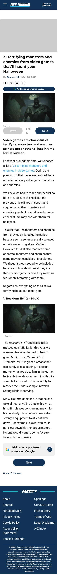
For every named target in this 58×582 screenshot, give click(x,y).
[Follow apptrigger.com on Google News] (49, 449)
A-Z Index (40, 528)
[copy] (23, 83)
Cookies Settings (13, 538)
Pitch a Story (42, 510)
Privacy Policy (11, 516)
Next (45, 131)
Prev (13, 131)
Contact (8, 504)
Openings (40, 499)
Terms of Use (42, 516)
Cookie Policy (11, 522)
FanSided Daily (12, 510)
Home (6, 473)
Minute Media (21, 547)
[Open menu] (5, 5)
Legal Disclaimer (44, 522)
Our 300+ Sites (43, 504)
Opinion (17, 473)
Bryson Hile (13, 77)
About (6, 499)
